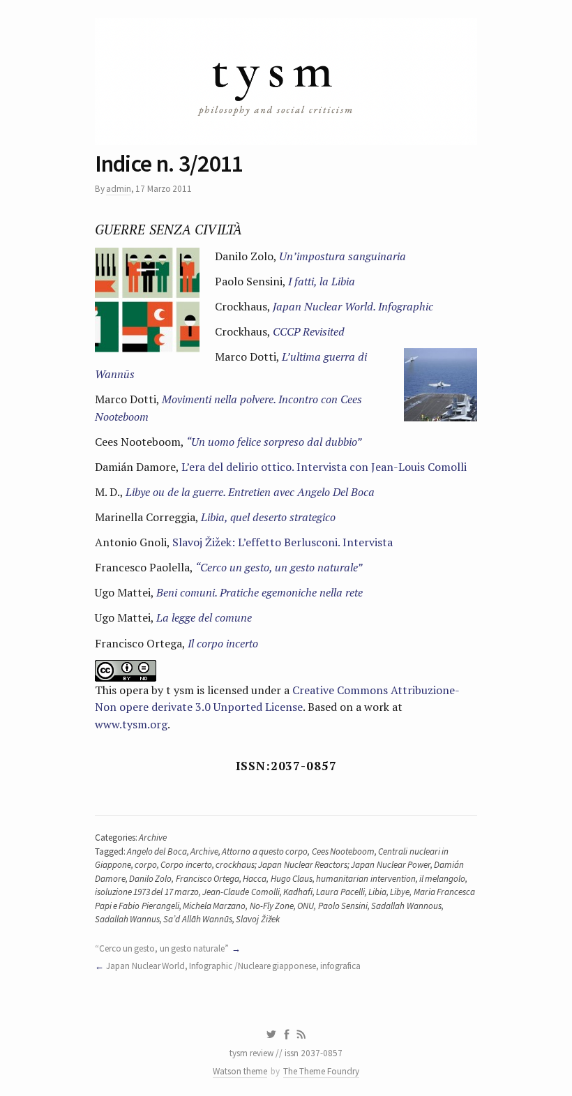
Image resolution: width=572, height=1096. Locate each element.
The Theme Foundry (321, 1071)
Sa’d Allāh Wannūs (197, 919)
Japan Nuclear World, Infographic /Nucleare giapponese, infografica (233, 966)
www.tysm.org (131, 724)
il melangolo (442, 879)
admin (118, 189)
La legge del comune (204, 617)
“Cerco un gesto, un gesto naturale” (278, 567)
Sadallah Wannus (127, 919)
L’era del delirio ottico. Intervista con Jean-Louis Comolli (324, 466)
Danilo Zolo (150, 879)
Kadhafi (298, 892)
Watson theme (240, 1071)
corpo (146, 865)
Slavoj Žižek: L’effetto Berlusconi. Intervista (282, 542)
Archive (153, 837)
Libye (399, 892)
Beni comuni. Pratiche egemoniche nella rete (259, 592)
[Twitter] (271, 1034)
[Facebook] (286, 1034)
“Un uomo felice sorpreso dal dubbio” (273, 441)
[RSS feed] (301, 1034)
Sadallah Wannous (406, 906)
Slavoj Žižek (257, 919)
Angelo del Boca (157, 851)
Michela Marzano (214, 906)
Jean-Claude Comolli (240, 892)
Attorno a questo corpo (265, 851)
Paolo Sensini (343, 906)
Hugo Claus (292, 879)
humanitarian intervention (365, 879)
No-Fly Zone (272, 906)
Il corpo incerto (223, 643)
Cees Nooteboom (343, 851)
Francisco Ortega (207, 879)
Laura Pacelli (340, 892)
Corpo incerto (185, 865)
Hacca (254, 879)
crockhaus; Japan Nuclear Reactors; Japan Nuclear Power (323, 865)
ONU (305, 906)
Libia (377, 892)
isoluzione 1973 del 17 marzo (147, 892)
